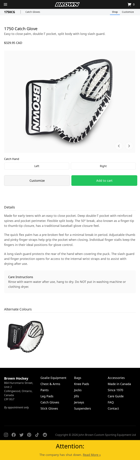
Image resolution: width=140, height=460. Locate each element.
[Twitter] (21, 435)
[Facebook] (14, 435)
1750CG (9, 12)
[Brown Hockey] (67, 4)
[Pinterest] (29, 435)
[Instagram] (6, 435)
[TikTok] (37, 435)
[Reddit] (45, 435)
